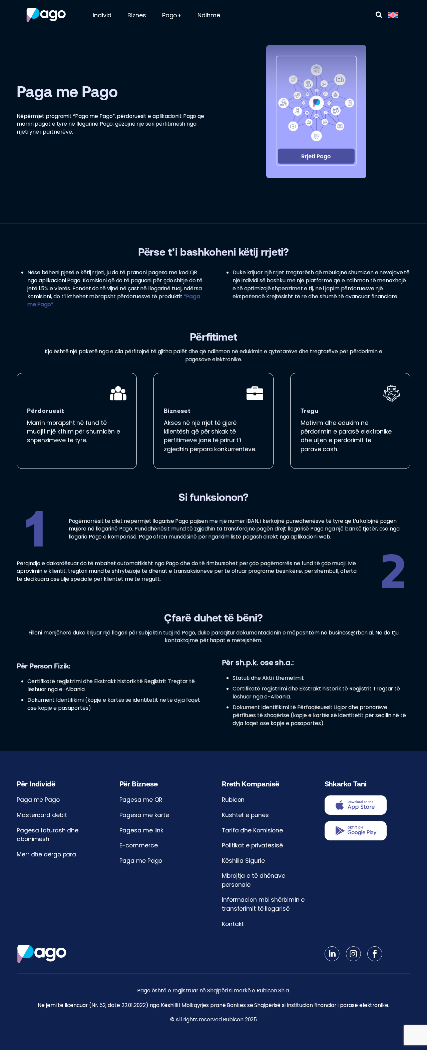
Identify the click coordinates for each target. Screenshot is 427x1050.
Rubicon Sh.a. (273, 990)
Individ (102, 15)
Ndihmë (208, 15)
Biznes (136, 15)
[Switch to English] (393, 15)
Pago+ (172, 15)
